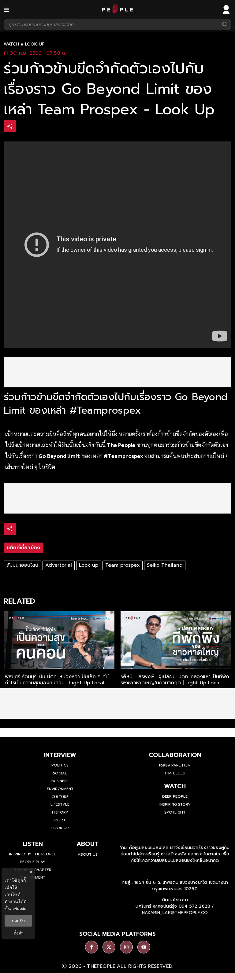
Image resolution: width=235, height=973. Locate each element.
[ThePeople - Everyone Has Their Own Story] (117, 12)
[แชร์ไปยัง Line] (48, 126)
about (87, 843)
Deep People (175, 796)
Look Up (60, 828)
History (60, 812)
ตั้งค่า (18, 933)
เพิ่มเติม (20, 908)
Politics (60, 765)
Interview (60, 754)
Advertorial (58, 565)
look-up (35, 44)
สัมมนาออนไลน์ (22, 565)
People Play (32, 862)
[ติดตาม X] (109, 947)
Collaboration (175, 754)
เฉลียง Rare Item (175, 765)
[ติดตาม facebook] (91, 947)
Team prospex (122, 565)
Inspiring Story (175, 804)
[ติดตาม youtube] (143, 947)
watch (11, 44)
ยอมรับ (18, 920)
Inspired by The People (32, 854)
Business (60, 781)
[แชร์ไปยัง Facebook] (23, 126)
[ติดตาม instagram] (126, 947)
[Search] (224, 24)
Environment (60, 789)
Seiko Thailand (165, 565)
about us (88, 854)
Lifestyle (59, 804)
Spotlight (174, 812)
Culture (60, 796)
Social (60, 773)
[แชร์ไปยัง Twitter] (35, 125)
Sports (60, 820)
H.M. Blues (175, 773)
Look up (88, 565)
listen (33, 843)
